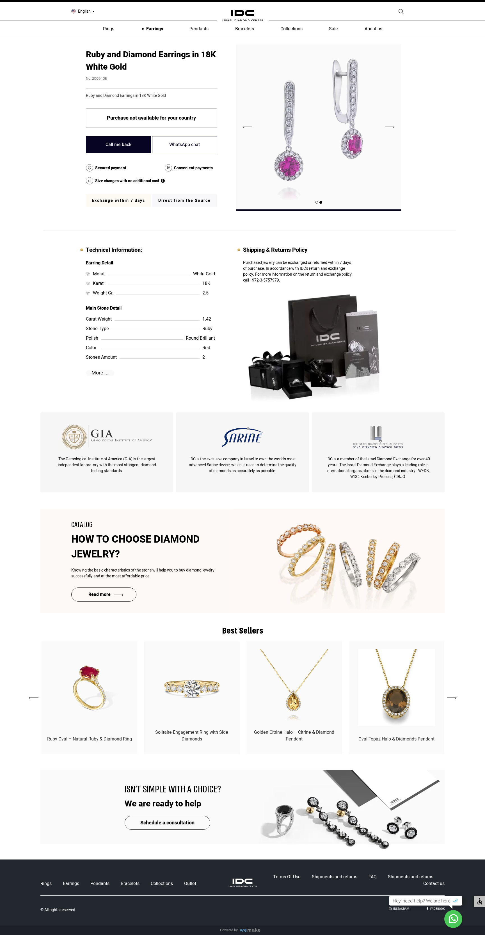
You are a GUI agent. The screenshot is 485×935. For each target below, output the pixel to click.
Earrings (154, 29)
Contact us (434, 883)
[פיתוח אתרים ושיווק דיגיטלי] (252, 930)
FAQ (373, 877)
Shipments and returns (334, 877)
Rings (108, 29)
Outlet (190, 883)
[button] (320, 202)
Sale (333, 29)
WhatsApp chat (184, 144)
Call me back (118, 144)
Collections (291, 29)
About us (373, 29)
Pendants (199, 29)
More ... (100, 373)
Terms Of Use (287, 877)
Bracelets (244, 29)
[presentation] (389, 126)
